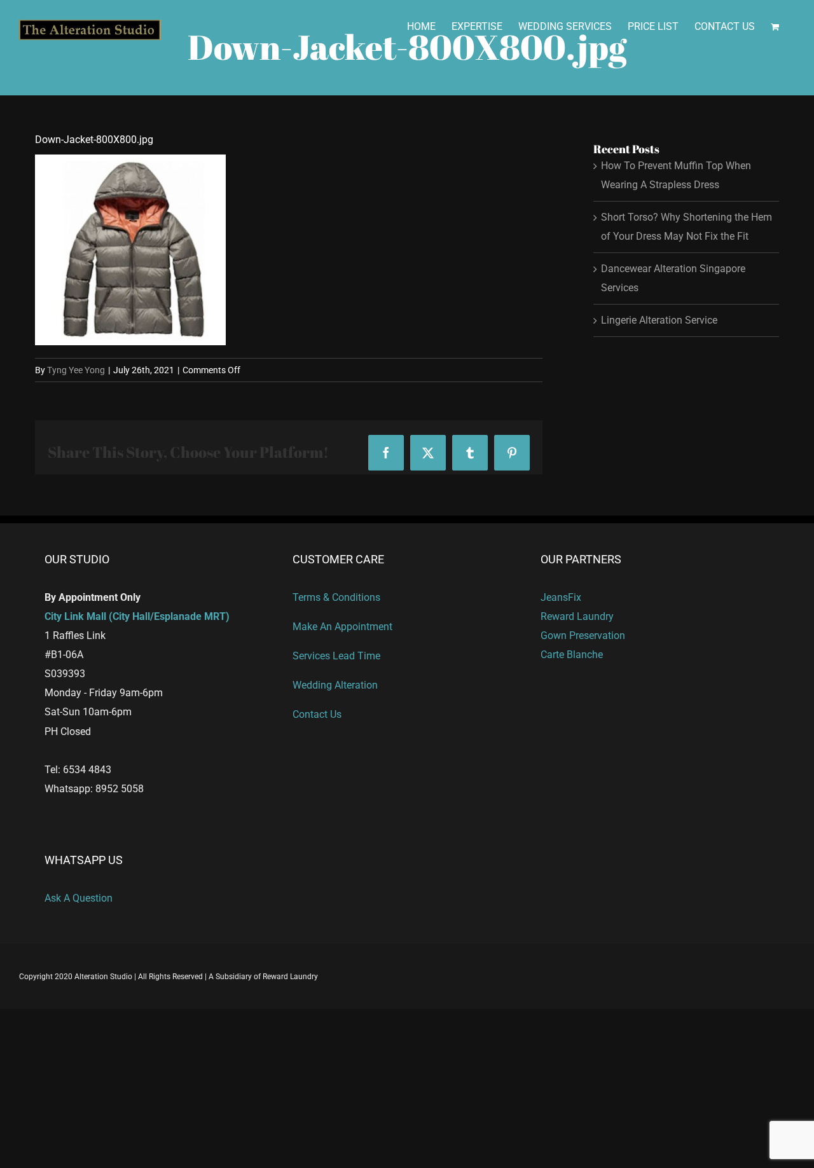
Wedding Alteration (335, 685)
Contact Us (317, 714)
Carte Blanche (572, 655)
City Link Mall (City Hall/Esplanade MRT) (137, 616)
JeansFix (561, 597)
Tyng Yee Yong (76, 370)
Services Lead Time (336, 656)
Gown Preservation (583, 635)
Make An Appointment (342, 627)
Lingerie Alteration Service (659, 320)
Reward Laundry (577, 616)
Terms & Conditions (336, 597)
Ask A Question (79, 898)
